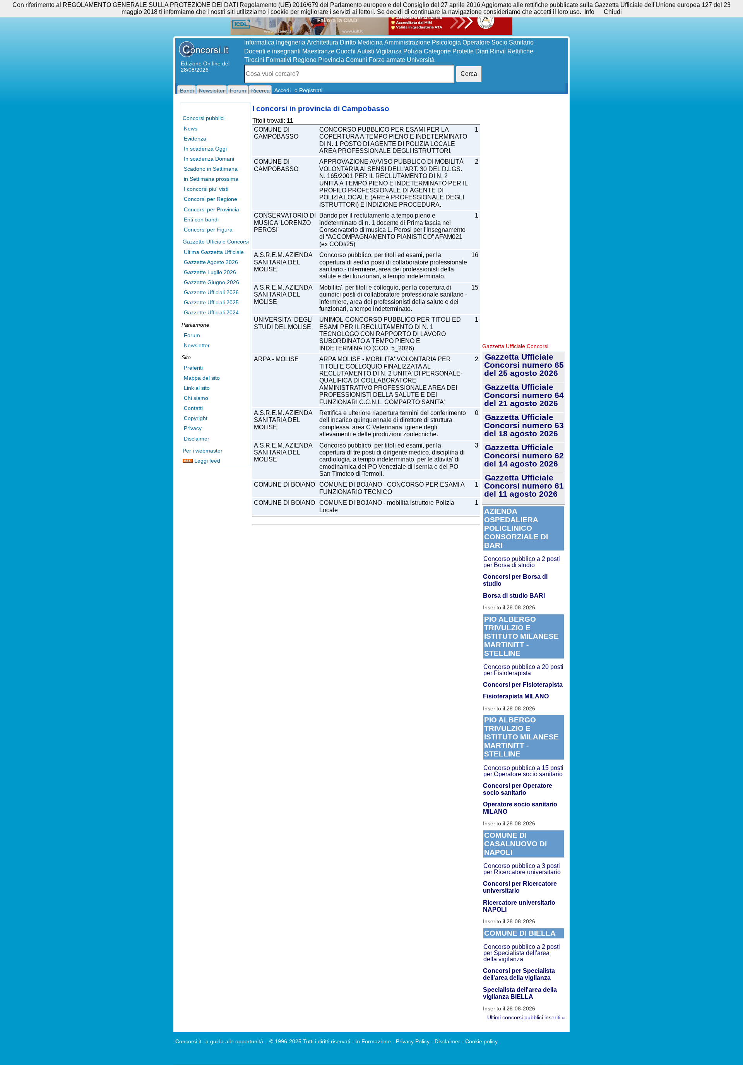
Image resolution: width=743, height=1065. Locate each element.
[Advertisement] (523, 221)
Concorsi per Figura (208, 229)
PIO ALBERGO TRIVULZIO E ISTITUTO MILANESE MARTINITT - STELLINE (521, 636)
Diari (481, 51)
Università (421, 60)
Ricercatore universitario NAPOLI (519, 906)
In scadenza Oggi (205, 149)
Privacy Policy (413, 1041)
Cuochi (346, 51)
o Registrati (308, 90)
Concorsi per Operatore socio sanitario (517, 789)
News (190, 128)
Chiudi (613, 12)
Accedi (282, 90)
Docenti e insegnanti (272, 51)
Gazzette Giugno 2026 (211, 282)
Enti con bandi (201, 219)
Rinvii (498, 51)
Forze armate (387, 60)
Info (589, 12)
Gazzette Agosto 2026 (211, 262)
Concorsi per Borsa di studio (515, 580)
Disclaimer (196, 439)
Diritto (348, 42)
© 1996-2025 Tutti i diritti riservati (309, 1041)
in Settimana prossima (211, 179)
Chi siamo (196, 398)
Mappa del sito (202, 378)
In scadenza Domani (209, 159)
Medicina (370, 42)
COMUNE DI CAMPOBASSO (276, 133)
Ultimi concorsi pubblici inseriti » (526, 1017)
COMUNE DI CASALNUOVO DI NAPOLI (515, 843)
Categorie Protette (449, 51)
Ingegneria (290, 42)
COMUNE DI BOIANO (284, 484)
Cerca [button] (469, 73)
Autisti (365, 51)
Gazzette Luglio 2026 (210, 272)
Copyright (195, 418)
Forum (192, 335)
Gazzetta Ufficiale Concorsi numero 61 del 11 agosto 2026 (524, 485)
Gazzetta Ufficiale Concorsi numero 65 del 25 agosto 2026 (524, 365)
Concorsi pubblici (203, 118)
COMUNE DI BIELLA (520, 933)
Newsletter (197, 345)
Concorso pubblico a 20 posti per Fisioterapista (523, 670)
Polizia (412, 51)
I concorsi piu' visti (206, 189)
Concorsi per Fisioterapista (523, 684)
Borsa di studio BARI (514, 595)
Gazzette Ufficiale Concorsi (216, 241)
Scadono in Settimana (211, 169)
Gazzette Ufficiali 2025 (211, 302)
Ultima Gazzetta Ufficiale (214, 252)
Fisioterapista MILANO (516, 696)
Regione (305, 60)
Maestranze (318, 51)
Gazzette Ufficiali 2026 (211, 292)
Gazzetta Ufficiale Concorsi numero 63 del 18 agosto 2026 (524, 425)
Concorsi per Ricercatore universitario (520, 887)
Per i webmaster (203, 451)
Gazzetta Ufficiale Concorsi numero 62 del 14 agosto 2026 (524, 455)
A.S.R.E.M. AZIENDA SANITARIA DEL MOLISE (283, 262)
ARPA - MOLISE (276, 359)
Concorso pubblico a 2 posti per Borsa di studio (521, 562)
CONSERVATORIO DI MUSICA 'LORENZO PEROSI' (285, 222)
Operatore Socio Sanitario (498, 42)
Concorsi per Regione (210, 199)
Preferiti (193, 368)
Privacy (193, 428)
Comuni (356, 60)
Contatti (193, 408)
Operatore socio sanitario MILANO (520, 808)
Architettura (322, 42)
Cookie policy (481, 1041)
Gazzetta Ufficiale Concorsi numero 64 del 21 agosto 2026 (524, 395)
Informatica (259, 42)
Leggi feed (206, 461)
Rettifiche (520, 51)
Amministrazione (407, 42)
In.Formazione (373, 1041)
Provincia (331, 60)
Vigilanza (389, 51)
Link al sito (197, 388)
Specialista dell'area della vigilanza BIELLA (520, 993)
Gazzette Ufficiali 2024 (211, 312)
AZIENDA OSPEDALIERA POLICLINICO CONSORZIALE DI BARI (516, 528)
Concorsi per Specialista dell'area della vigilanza (519, 974)
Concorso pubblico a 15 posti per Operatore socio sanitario (523, 771)
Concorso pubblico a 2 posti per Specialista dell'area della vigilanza (521, 952)
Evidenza (195, 138)
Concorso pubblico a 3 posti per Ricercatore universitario (522, 869)
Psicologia (446, 42)
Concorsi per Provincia (211, 209)
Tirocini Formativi (267, 60)
